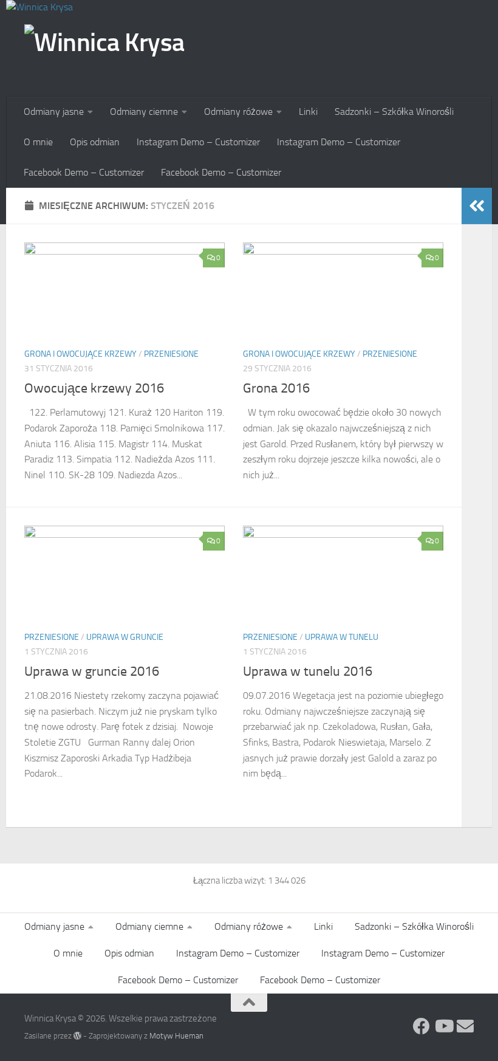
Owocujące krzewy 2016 (94, 388)
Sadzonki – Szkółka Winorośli (394, 111)
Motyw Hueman (176, 1035)
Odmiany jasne (54, 111)
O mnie (38, 142)
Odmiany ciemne (144, 111)
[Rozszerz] (477, 206)
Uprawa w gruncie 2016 (91, 671)
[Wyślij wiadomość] (465, 1026)
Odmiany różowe (238, 111)
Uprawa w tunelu (341, 637)
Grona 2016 (276, 388)
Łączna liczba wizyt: (230, 880)
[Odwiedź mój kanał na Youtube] (443, 1026)
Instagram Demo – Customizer (198, 142)
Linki (308, 111)
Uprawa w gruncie (124, 637)
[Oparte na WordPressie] (77, 1036)
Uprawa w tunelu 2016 (307, 671)
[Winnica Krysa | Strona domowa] (104, 56)
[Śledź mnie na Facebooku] (421, 1026)
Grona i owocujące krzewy (80, 354)
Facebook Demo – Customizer (84, 172)
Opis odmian (95, 142)
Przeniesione (171, 354)
